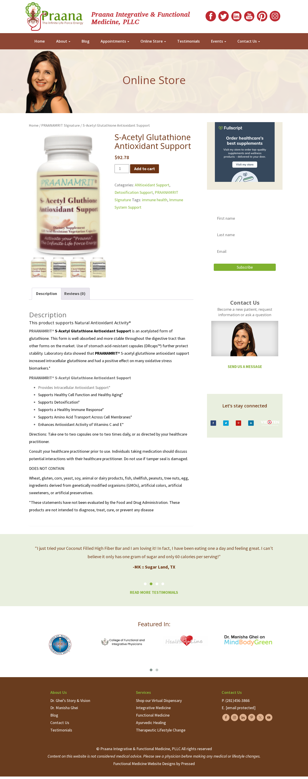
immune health (154, 199)
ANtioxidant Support (152, 184)
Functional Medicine (153, 715)
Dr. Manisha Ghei (64, 707)
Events (217, 41)
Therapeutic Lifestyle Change (160, 730)
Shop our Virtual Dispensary (159, 700)
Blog (85, 41)
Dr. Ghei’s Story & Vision (70, 700)
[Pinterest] (262, 15)
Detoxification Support (134, 192)
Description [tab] (46, 293)
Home (39, 41)
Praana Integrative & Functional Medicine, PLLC (140, 17)
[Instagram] (275, 15)
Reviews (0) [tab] (74, 293)
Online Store (152, 41)
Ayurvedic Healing (151, 722)
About (62, 41)
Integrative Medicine (153, 707)
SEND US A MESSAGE (245, 366)
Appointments (114, 41)
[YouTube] (249, 15)
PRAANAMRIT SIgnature (60, 125)
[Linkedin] (236, 15)
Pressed (188, 763)
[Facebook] (211, 15)
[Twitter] (224, 15)
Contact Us (247, 41)
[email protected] (240, 707)
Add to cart (144, 168)
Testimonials (188, 41)
